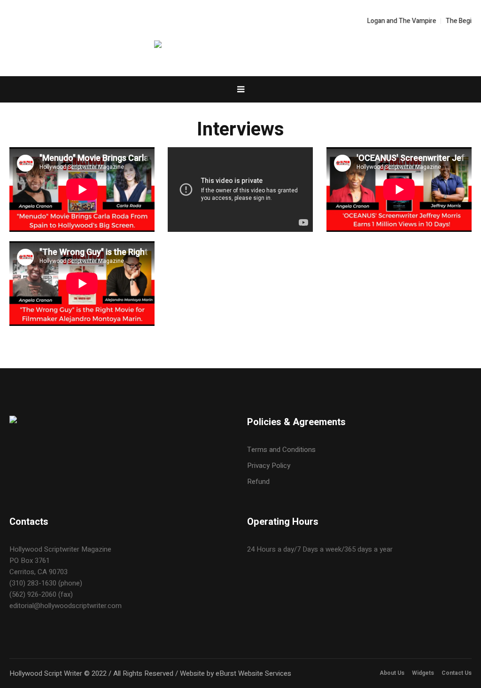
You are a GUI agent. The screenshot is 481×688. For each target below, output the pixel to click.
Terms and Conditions (281, 449)
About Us (392, 673)
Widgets (423, 673)
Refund (258, 481)
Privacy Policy (268, 465)
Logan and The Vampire (389, 21)
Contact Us (457, 673)
